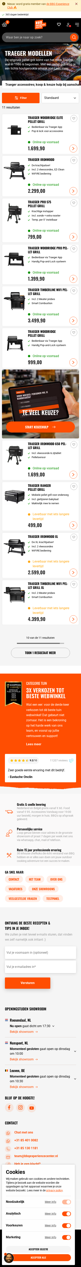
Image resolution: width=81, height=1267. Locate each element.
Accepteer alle (38, 1257)
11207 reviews (59, 760)
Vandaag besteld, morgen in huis (23, 14)
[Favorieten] (59, 24)
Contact (14, 879)
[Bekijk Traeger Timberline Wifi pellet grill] (40, 306)
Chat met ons (23, 1132)
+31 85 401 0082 (26, 1140)
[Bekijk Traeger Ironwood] (40, 176)
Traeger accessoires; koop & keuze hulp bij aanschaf (42, 84)
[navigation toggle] (75, 25)
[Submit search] (74, 37)
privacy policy (54, 1190)
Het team (34, 879)
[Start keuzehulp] (40, 403)
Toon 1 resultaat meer (40, 652)
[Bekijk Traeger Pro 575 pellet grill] (40, 220)
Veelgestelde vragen (23, 898)
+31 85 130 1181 (26, 1148)
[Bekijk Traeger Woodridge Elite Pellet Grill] (40, 134)
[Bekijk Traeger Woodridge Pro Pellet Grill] (40, 264)
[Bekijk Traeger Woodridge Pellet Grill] (40, 348)
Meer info (50, 1201)
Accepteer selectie (38, 1249)
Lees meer (61, 68)
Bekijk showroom (22, 1031)
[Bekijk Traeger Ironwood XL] (40, 555)
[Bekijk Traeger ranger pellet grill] (40, 506)
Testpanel (52, 898)
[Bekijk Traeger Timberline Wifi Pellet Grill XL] (40, 602)
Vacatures (15, 888)
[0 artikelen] (6, 24)
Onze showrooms (43, 888)
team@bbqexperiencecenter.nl (36, 1156)
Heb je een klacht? (27, 1164)
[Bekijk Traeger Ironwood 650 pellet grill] (40, 460)
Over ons (56, 879)
